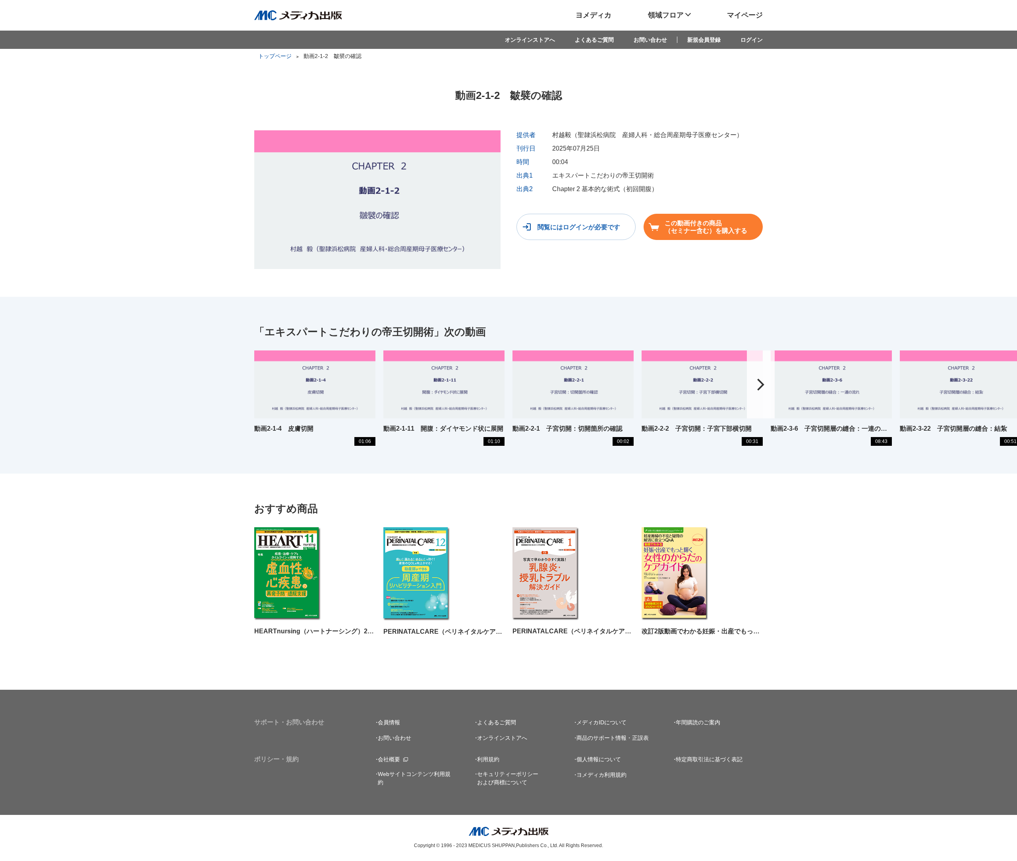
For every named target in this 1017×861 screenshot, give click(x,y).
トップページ (275, 56)
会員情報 (389, 722)
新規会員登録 (704, 40)
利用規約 (488, 759)
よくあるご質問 (594, 40)
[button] (761, 384)
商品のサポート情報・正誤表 (612, 738)
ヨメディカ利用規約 (601, 775)
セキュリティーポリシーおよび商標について (507, 778)
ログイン (752, 40)
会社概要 (389, 759)
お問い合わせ (650, 40)
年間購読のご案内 (698, 722)
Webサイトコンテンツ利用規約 (414, 778)
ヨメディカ (593, 15)
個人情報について (598, 759)
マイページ (745, 15)
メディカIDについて (601, 722)
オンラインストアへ (530, 40)
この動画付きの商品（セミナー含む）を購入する (706, 227)
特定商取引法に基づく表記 (709, 759)
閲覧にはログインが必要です (579, 227)
